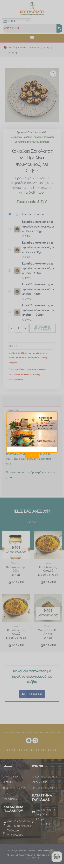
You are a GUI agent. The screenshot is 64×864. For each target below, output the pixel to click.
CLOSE (32, 455)
